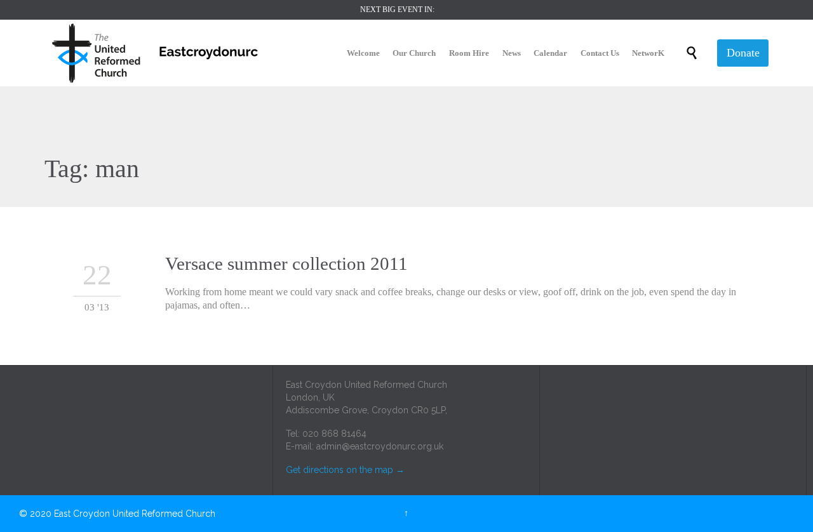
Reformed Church (178, 514)
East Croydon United (96, 514)
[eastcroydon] (155, 53)
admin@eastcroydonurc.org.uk (379, 446)
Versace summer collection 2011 (286, 263)
